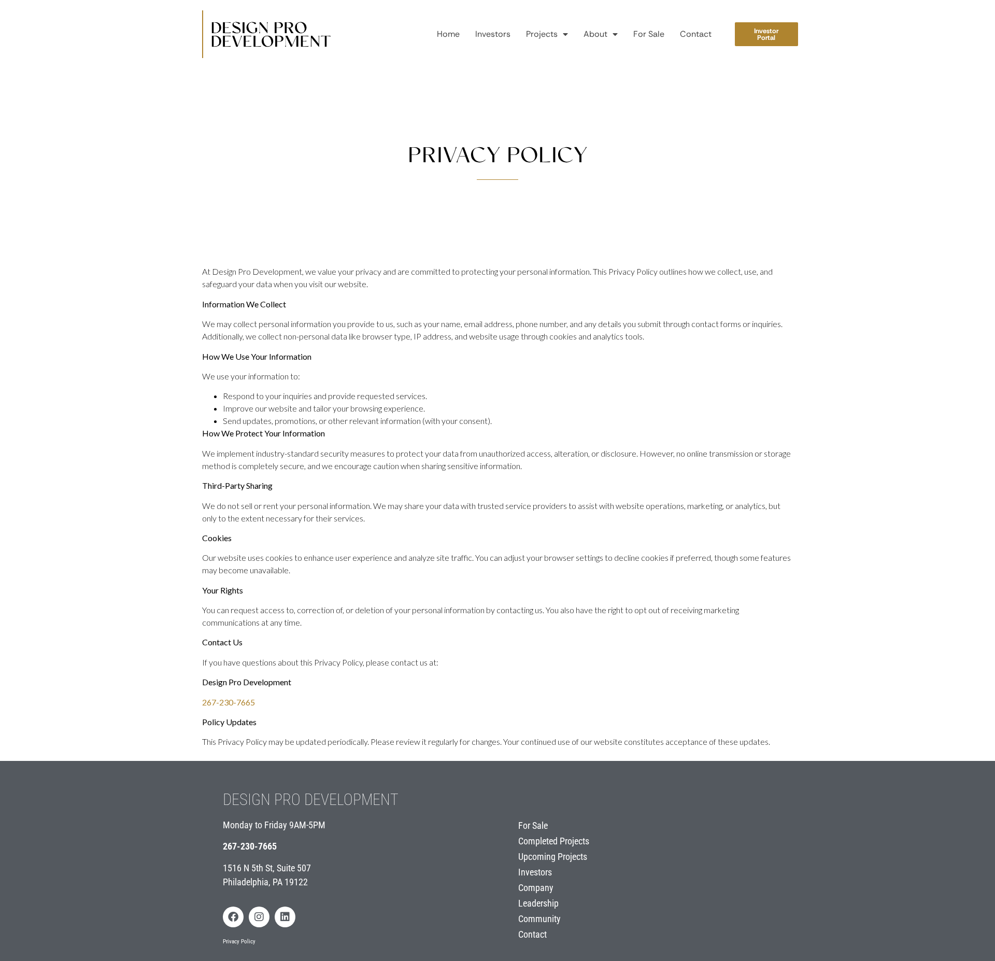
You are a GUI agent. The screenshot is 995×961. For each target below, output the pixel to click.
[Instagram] (259, 917)
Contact (696, 34)
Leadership (538, 903)
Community (539, 918)
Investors (492, 34)
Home (448, 34)
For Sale (648, 34)
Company (535, 887)
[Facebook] (233, 917)
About (595, 34)
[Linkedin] (285, 917)
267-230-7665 (250, 846)
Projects (542, 34)
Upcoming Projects (552, 856)
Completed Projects (553, 841)
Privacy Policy (239, 941)
